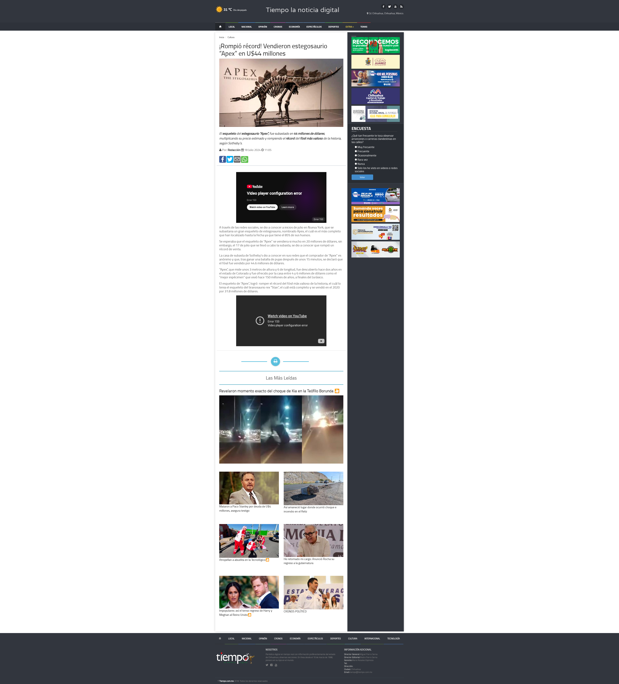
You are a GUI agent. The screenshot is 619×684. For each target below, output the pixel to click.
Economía (294, 26)
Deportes (333, 26)
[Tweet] (229, 159)
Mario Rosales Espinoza (358, 660)
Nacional (246, 26)
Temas (363, 26)
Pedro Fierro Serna (360, 657)
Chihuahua (352, 669)
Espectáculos (314, 26)
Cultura (231, 37)
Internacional (372, 638)
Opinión (262, 26)
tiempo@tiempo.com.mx (358, 672)
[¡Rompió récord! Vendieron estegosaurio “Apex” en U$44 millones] (222, 159)
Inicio (221, 37)
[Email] (237, 159)
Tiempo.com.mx (226, 680)
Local (232, 26)
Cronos (278, 26)
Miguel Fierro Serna (361, 654)
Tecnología (393, 638)
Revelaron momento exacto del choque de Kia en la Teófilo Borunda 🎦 (279, 391)
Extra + (350, 26)
